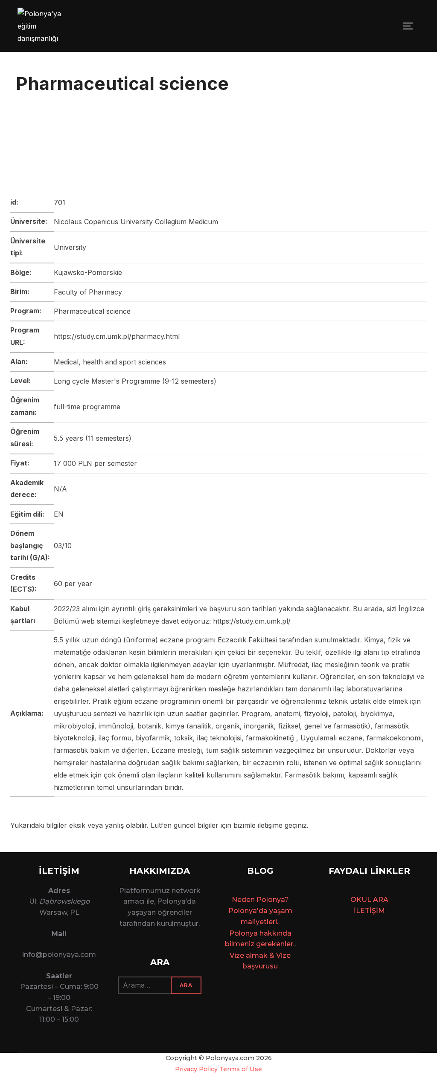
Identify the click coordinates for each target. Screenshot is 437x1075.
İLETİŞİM (369, 911)
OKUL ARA (369, 900)
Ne (237, 900)
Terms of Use (240, 1069)
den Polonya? (265, 900)
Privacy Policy (196, 1069)
